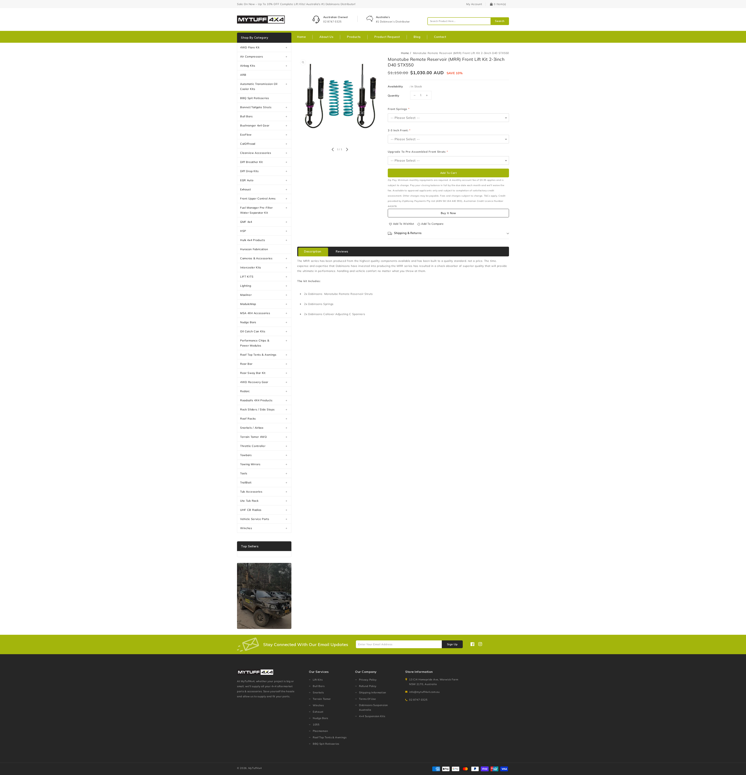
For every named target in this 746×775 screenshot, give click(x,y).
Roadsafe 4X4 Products (256, 400)
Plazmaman (320, 730)
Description (312, 251)
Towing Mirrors (250, 464)
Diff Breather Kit (251, 162)
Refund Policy (367, 686)
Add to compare (432, 224)
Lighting (245, 285)
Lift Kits (317, 679)
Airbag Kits (247, 65)
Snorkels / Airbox (251, 427)
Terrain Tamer (322, 698)
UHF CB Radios (250, 510)
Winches (246, 528)
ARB (243, 75)
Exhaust (245, 189)
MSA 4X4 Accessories (255, 313)
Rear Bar (246, 364)
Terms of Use (367, 698)
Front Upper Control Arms (258, 198)
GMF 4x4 (246, 222)
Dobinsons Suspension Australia (373, 707)
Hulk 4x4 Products (252, 240)
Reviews (342, 251)
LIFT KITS (246, 276)
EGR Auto (247, 180)
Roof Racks (248, 418)
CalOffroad (247, 143)
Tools (243, 473)
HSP (243, 231)
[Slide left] (332, 150)
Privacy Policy (368, 679)
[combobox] (468, 21)
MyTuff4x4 (255, 768)
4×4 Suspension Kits (372, 716)
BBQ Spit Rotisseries (254, 98)
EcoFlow (246, 134)
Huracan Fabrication (254, 249)
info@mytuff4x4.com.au (424, 691)
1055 (316, 724)
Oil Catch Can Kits (252, 331)
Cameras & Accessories (256, 258)
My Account (474, 4)
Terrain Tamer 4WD (253, 437)
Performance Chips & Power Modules (254, 343)
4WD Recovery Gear (254, 382)
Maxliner (246, 295)
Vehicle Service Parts (254, 519)
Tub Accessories (251, 491)
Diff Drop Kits (249, 171)
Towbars (246, 455)
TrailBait (245, 482)
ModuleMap (248, 304)
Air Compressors (251, 56)
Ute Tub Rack (249, 500)
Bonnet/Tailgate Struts (255, 107)
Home (405, 53)
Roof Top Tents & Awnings (258, 354)
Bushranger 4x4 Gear (254, 125)
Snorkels (318, 692)
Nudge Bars (248, 322)
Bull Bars (246, 116)
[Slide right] (346, 150)
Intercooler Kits (250, 267)
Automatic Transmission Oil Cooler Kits (258, 86)
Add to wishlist (403, 224)
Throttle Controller (252, 446)
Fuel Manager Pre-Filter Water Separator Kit (256, 210)
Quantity (393, 95)
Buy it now (448, 213)
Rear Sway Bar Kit (253, 373)
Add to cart (448, 173)
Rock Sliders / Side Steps (257, 409)
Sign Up (452, 644)
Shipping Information (372, 692)
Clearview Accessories (255, 153)
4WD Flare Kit (250, 47)
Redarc (245, 391)
